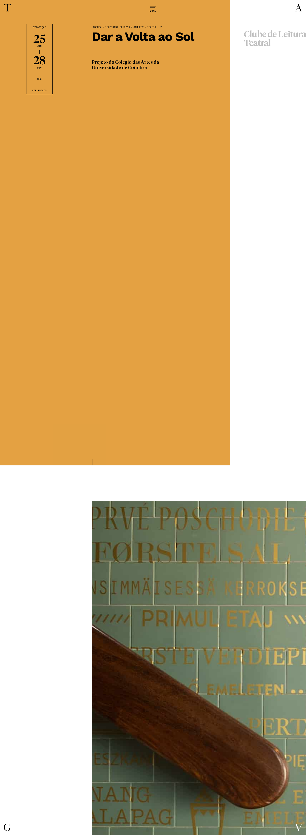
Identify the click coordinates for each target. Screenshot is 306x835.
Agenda (97, 27)
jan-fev (138, 27)
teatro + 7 (154, 27)
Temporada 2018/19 (117, 27)
